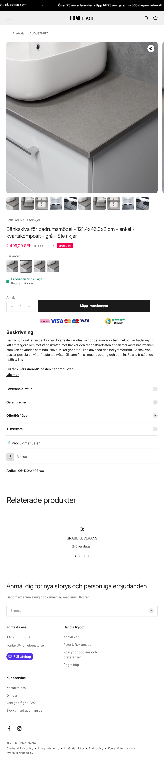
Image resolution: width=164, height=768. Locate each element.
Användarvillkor (74, 748)
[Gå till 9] (128, 204)
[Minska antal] (12, 307)
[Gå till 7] (99, 204)
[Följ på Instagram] (19, 728)
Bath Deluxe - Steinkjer (23, 220)
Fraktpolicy (96, 748)
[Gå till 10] (142, 204)
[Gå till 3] (41, 204)
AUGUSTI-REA (39, 33)
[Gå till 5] (70, 204)
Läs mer (12, 375)
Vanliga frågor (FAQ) (21, 703)
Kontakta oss (16, 688)
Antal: (10, 297)
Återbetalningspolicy (19, 748)
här (22, 359)
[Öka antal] (29, 307)
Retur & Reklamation (78, 645)
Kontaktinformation (120, 748)
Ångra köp (71, 665)
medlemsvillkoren (76, 597)
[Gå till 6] (84, 204)
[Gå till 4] (56, 204)
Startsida (19, 33)
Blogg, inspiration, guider (25, 710)
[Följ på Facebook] (9, 728)
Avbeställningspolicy (19, 752)
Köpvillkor (71, 637)
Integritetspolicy (48, 748)
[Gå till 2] (27, 204)
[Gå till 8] (113, 204)
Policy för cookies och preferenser (80, 654)
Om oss (12, 695)
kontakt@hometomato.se (25, 645)
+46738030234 (18, 637)
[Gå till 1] (12, 204)
